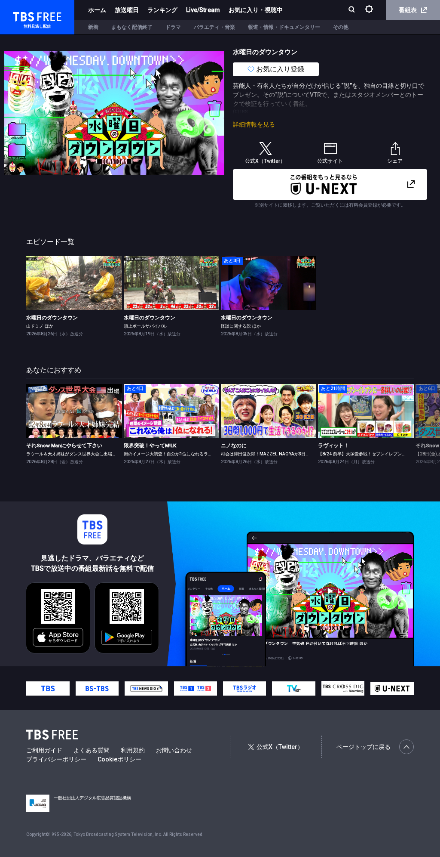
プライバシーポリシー (56, 759)
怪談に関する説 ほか (241, 326)
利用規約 (133, 750)
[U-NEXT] (391, 688)
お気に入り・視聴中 (256, 9)
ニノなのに (234, 445)
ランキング (162, 9)
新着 (93, 27)
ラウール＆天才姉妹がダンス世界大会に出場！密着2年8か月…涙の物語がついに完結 (107, 454)
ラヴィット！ (333, 445)
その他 (340, 27)
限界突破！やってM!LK (150, 445)
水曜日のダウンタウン (52, 318)
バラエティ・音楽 (214, 27)
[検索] (352, 10)
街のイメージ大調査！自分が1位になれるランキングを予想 (181, 454)
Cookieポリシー (119, 759)
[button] (413, 427)
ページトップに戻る (363, 746)
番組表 (408, 9)
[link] (74, 283)
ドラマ (173, 27)
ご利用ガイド (44, 750)
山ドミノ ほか (39, 326)
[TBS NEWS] (146, 688)
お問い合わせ (174, 750)
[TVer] (293, 688)
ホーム (97, 9)
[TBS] (47, 688)
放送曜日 (127, 9)
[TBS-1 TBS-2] (195, 688)
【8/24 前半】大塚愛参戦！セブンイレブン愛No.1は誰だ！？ (378, 454)
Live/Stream (203, 9)
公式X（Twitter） (280, 746)
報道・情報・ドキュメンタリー (284, 27)
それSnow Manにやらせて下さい (64, 445)
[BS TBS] (97, 688)
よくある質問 (91, 750)
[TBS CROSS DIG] (342, 688)
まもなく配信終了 (132, 27)
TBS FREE (23, 15)
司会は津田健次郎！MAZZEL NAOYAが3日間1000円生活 (277, 454)
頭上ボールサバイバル (145, 326)
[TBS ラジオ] (244, 688)
